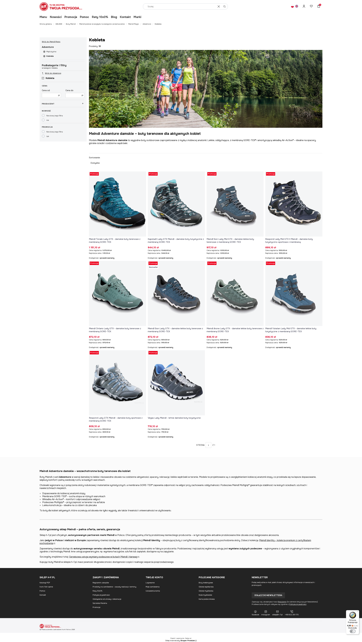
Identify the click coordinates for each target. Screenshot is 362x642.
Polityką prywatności (297, 604)
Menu (43, 17)
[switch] (352, 631)
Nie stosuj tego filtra (54, 116)
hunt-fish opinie (46, 587)
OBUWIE (58, 24)
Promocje (70, 17)
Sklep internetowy (180, 640)
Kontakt (125, 17)
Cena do (69, 90)
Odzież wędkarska (206, 587)
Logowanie (150, 583)
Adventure (147, 24)
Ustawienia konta (153, 591)
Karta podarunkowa (207, 599)
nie (47, 120)
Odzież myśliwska (206, 591)
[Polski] (292, 6)
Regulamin (282, 602)
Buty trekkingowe (206, 583)
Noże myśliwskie (205, 595)
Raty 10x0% (100, 17)
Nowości (56, 17)
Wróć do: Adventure (53, 73)
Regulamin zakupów (101, 583)
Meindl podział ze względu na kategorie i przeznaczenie (102, 24)
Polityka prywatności (101, 595)
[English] (296, 6)
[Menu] (357, 612)
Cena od (46, 90)
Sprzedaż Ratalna (100, 603)
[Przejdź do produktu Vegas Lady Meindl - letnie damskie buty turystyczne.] (176, 383)
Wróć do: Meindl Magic (51, 42)
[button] (224, 6)
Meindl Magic (133, 24)
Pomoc (84, 17)
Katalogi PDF (45, 583)
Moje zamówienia (153, 587)
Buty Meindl (71, 24)
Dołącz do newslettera (268, 595)
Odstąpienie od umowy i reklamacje (107, 599)
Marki (137, 17)
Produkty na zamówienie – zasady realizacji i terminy (114, 587)
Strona (200, 445)
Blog (114, 17)
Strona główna (46, 24)
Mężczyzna (51, 51)
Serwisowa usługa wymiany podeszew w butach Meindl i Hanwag (103, 556)
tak (47, 136)
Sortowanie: (94, 157)
